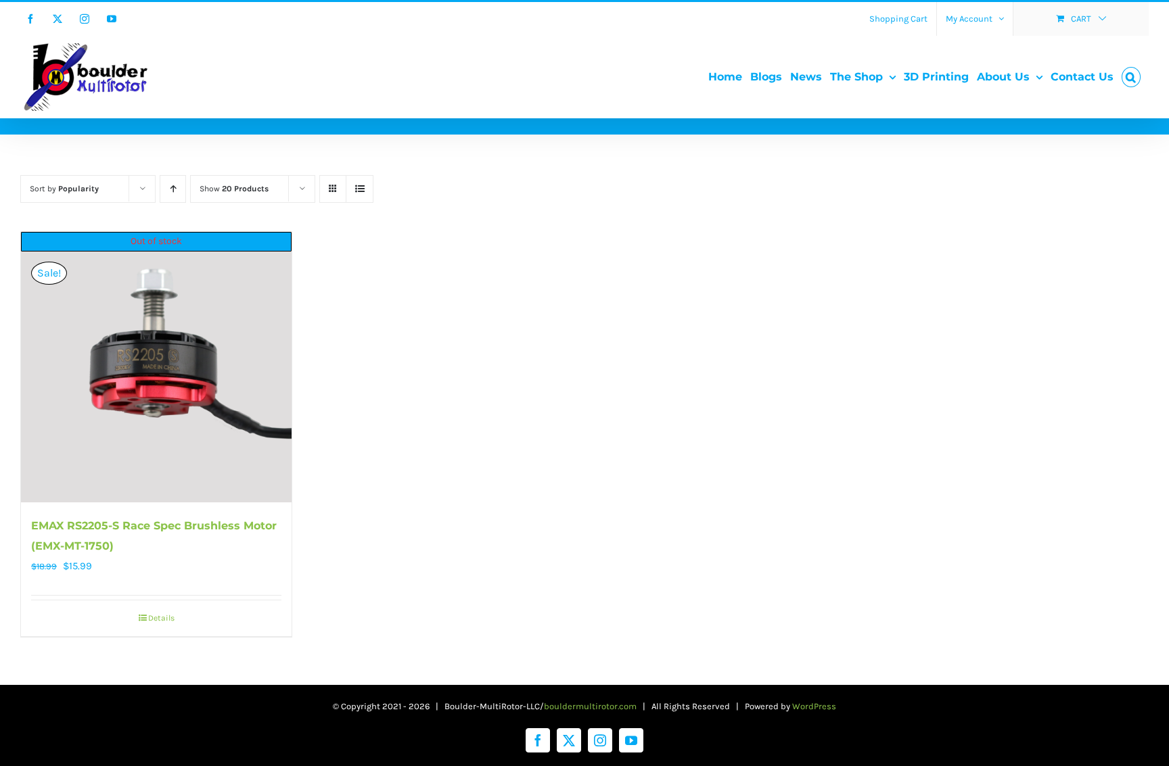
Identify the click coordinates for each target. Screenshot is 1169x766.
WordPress (814, 706)
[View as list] (359, 189)
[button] (1131, 77)
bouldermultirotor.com (590, 706)
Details (161, 618)
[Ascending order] (173, 189)
